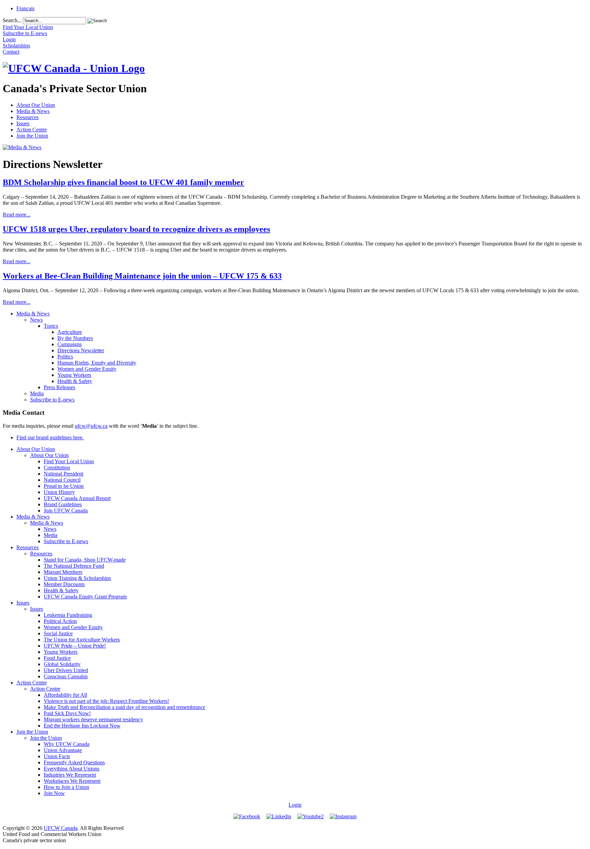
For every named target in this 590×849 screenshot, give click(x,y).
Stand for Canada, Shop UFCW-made (85, 560)
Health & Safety (74, 381)
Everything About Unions (71, 769)
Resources (27, 117)
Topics (51, 326)
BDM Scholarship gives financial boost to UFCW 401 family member (123, 182)
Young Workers (74, 375)
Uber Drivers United (66, 670)
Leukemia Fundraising (68, 615)
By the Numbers (75, 338)
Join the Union (32, 136)
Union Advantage (63, 750)
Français (25, 8)
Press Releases (59, 387)
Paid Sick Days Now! (67, 713)
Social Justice (58, 633)
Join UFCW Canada (66, 510)
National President (63, 474)
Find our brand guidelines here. (50, 437)
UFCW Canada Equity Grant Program (85, 596)
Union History (59, 492)
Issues (22, 123)
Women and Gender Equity (86, 369)
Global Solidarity (62, 664)
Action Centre (31, 129)
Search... (12, 20)
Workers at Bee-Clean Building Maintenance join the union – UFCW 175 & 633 (142, 275)
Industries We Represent (70, 775)
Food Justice (57, 658)
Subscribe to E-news (52, 399)
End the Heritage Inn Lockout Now (82, 725)
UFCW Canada (61, 828)
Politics (65, 356)
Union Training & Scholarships (77, 578)
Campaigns (69, 344)
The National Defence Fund (74, 566)
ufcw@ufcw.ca (91, 426)
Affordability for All (65, 695)
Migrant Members (63, 572)
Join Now (54, 793)
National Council (62, 480)
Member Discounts (64, 584)
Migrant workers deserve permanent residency (93, 719)
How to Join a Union (66, 787)
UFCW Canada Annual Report (77, 498)
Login (295, 805)
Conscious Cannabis (66, 676)
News (36, 320)
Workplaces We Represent (72, 781)
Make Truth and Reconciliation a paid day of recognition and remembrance (124, 707)
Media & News (33, 111)
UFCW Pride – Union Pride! (75, 646)
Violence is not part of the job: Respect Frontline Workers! (106, 701)
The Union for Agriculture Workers (82, 639)
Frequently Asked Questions (74, 762)
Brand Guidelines (63, 504)
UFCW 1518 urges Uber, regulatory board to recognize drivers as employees (136, 229)
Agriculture (69, 332)
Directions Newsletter (80, 350)
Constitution (57, 467)
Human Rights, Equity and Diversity (96, 363)
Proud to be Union (64, 486)
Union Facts (57, 756)
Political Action (60, 621)
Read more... (16, 214)
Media (37, 393)
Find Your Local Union (69, 461)
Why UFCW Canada (66, 744)
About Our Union (35, 105)
